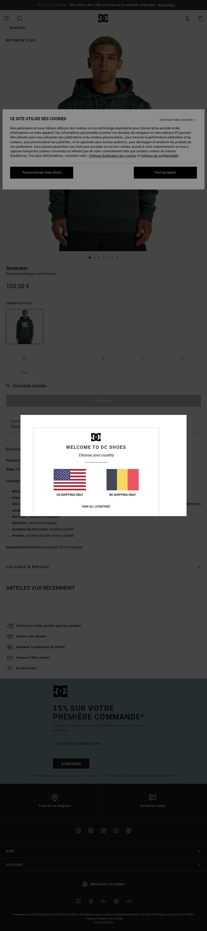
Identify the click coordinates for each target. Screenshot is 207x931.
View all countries (96, 506)
